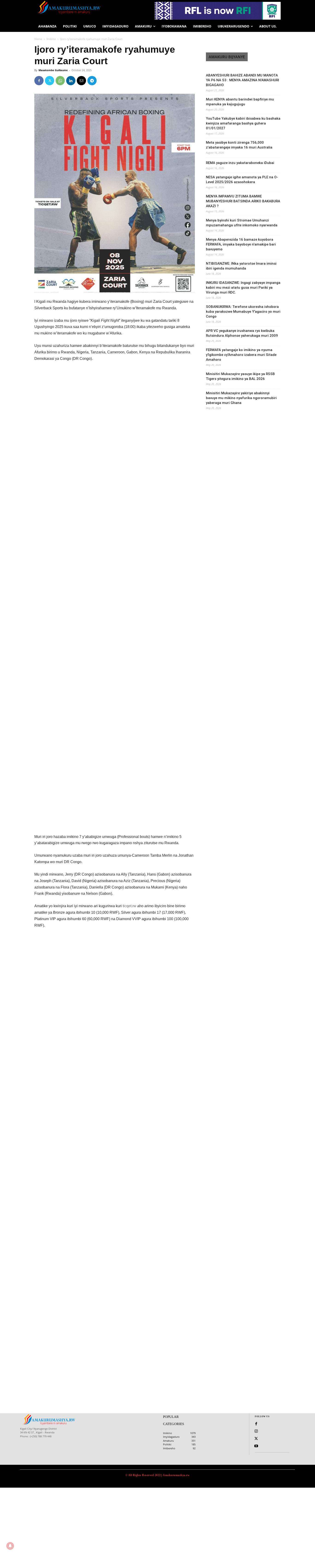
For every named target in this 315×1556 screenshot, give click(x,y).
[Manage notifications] (10, 1546)
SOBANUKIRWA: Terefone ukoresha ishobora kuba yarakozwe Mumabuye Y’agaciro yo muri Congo (243, 311)
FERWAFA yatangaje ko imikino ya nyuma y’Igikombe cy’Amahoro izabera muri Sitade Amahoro (241, 355)
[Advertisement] (114, 400)
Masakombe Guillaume (53, 70)
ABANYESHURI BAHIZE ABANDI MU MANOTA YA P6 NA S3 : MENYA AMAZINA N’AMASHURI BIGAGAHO (242, 80)
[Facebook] (39, 80)
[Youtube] (256, 1446)
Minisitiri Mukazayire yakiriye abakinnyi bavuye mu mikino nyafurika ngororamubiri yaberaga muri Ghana (241, 398)
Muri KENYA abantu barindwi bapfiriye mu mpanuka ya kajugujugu (240, 101)
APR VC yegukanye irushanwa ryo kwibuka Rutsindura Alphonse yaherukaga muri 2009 (242, 333)
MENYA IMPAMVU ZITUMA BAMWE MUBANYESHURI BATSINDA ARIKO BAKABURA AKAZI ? (243, 201)
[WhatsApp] (60, 80)
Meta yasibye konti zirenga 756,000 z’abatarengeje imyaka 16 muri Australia (239, 144)
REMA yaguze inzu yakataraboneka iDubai (240, 163)
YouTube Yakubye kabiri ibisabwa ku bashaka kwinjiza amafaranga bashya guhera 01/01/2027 (243, 123)
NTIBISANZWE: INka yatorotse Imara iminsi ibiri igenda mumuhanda (241, 265)
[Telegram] (92, 80)
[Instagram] (256, 1431)
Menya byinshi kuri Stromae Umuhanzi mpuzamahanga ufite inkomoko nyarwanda (241, 222)
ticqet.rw (130, 906)
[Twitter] (49, 80)
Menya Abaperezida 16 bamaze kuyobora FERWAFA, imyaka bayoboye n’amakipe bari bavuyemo (241, 244)
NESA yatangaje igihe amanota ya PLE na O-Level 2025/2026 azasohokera (242, 179)
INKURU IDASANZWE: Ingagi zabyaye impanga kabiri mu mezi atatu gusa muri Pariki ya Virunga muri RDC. (243, 287)
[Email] (81, 80)
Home (38, 39)
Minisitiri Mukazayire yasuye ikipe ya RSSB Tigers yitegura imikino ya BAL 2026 (240, 376)
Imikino (51, 39)
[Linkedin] (70, 80)
